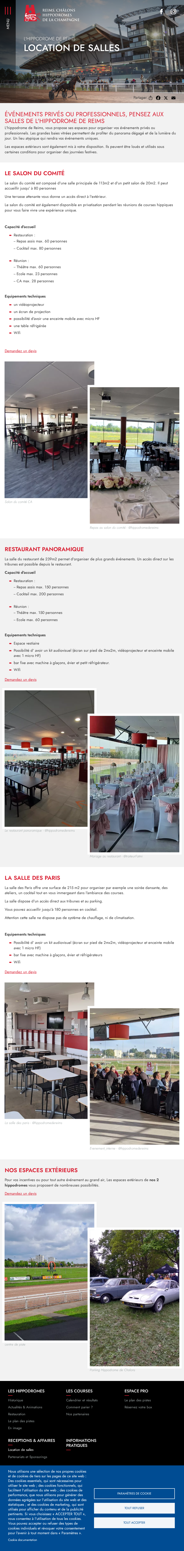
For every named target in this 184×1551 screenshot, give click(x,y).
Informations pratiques (81, 1443)
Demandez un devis (21, 351)
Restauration (16, 1414)
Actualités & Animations (25, 1407)
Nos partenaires (77, 1414)
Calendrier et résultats (82, 1400)
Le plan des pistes (21, 1421)
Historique (15, 1400)
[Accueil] (51, 12)
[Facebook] (161, 12)
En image (15, 1428)
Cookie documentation (22, 1540)
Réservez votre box (138, 1407)
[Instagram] (173, 12)
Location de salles (20, 1449)
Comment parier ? (79, 1407)
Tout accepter (134, 1522)
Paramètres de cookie (134, 1493)
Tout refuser (134, 1508)
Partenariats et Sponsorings (27, 1456)
